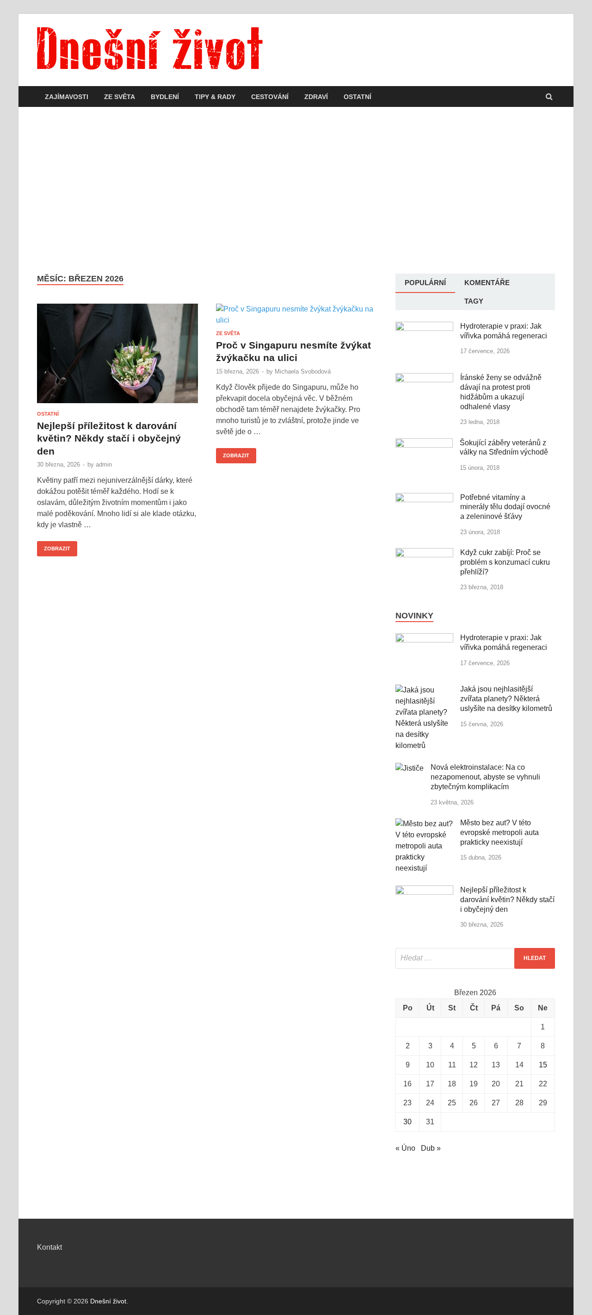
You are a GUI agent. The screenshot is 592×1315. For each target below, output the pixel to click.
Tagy (473, 301)
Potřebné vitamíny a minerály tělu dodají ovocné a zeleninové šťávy (505, 507)
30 (407, 1122)
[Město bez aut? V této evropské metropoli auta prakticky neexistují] (424, 824)
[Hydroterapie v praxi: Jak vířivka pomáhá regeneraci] (424, 327)
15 (543, 1065)
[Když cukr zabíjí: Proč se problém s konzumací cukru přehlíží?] (424, 553)
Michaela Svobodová (303, 371)
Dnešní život (108, 1301)
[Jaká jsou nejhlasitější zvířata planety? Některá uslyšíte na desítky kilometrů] (424, 690)
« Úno (405, 1148)
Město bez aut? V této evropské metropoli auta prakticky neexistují (499, 832)
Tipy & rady (215, 96)
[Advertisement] (296, 190)
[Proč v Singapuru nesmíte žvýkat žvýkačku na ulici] (296, 317)
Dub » (431, 1148)
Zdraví (316, 96)
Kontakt (49, 1247)
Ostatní (357, 96)
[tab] (425, 283)
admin (104, 464)
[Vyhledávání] (475, 958)
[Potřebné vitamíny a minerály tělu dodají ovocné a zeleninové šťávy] (424, 498)
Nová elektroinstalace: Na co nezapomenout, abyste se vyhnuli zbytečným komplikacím (485, 777)
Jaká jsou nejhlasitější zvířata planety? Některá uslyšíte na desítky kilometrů (506, 698)
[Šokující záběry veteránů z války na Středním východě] (424, 444)
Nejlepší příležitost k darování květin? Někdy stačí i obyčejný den (109, 438)
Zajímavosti (66, 96)
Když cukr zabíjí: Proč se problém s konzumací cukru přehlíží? (505, 562)
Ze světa (119, 96)
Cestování (270, 96)
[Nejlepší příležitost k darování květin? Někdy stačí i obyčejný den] (117, 357)
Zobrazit (53, 546)
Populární (425, 283)
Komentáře (487, 283)
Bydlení (165, 96)
